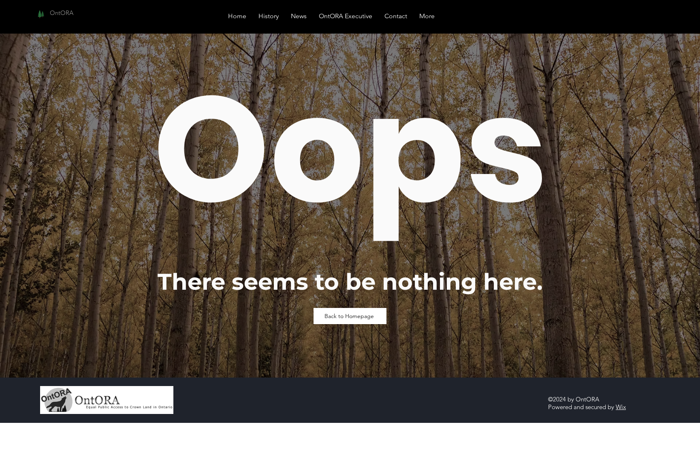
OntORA (61, 13)
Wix (621, 407)
